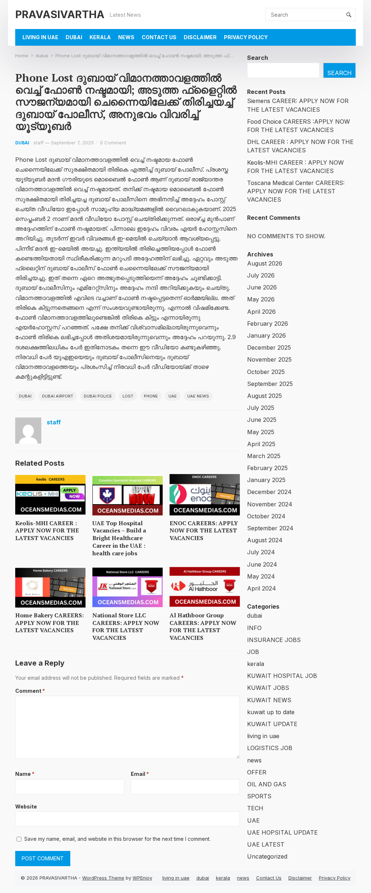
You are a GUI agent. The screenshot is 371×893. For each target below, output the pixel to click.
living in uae (40, 37)
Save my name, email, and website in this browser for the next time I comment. (117, 839)
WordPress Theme (103, 878)
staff (38, 142)
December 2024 (269, 491)
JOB (253, 651)
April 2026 (261, 311)
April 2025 (261, 444)
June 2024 (262, 564)
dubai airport (57, 396)
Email (140, 774)
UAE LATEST (265, 844)
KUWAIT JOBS (268, 687)
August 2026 (264, 263)
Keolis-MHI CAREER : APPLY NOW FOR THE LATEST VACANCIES (47, 530)
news (126, 37)
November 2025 (269, 359)
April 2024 (261, 588)
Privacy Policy (246, 37)
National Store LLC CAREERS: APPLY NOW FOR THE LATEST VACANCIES (125, 626)
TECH (255, 808)
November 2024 (269, 504)
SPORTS (259, 796)
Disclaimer (200, 37)
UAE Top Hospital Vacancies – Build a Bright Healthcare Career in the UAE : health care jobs (119, 538)
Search (257, 57)
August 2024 (265, 540)
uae (172, 396)
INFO (254, 627)
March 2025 (263, 456)
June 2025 (261, 419)
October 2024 (266, 516)
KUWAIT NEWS (269, 700)
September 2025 (270, 383)
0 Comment (113, 142)
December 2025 (269, 347)
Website (26, 806)
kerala (100, 37)
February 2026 (267, 323)
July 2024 (261, 552)
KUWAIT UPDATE (272, 724)
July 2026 (261, 275)
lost (127, 396)
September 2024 (270, 528)
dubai (74, 37)
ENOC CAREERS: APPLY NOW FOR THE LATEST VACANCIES (204, 530)
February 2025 (267, 468)
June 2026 (262, 287)
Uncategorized (267, 856)
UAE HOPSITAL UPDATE (282, 832)
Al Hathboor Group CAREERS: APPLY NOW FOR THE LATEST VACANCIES (203, 626)
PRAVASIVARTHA (59, 14)
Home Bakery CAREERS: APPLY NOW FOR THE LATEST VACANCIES (49, 622)
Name (24, 774)
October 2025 (266, 371)
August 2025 (264, 395)
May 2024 (261, 576)
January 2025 (266, 479)
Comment (30, 691)
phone (151, 396)
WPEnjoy (142, 878)
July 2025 (260, 407)
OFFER (256, 772)
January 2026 (266, 335)
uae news (198, 396)
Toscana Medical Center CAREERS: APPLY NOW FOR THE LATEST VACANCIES (296, 191)
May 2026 (261, 299)
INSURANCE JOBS (274, 639)
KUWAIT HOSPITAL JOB (282, 675)
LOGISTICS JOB (269, 748)
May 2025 (260, 432)
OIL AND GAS (266, 784)
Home (21, 55)
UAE (253, 820)
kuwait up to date (271, 712)
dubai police (98, 396)
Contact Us (159, 37)
